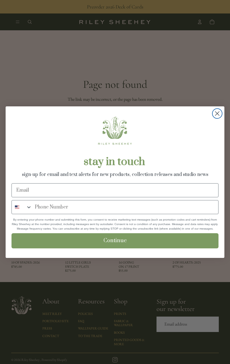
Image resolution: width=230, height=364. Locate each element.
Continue (115, 240)
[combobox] (22, 207)
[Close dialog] (217, 113)
